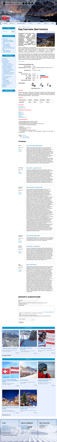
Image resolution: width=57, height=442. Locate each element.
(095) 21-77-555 (24, 426)
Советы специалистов (7, 67)
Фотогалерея (6, 77)
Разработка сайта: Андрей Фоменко (9, 435)
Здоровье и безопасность (8, 70)
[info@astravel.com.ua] (23, 3)
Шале (3, 49)
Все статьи (4, 58)
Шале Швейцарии (7, 51)
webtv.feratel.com (21, 108)
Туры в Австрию (25, 136)
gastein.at (20, 111)
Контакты (4, 430)
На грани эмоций (5, 61)
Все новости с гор (6, 414)
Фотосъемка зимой (7, 76)
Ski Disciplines (6, 81)
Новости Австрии (25, 137)
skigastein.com (21, 114)
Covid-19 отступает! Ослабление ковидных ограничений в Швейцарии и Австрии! (10, 380)
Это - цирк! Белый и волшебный (45, 348)
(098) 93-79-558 (24, 427)
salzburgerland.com (22, 117)
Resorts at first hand (7, 63)
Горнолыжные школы (8, 73)
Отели (3, 42)
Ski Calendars (6, 80)
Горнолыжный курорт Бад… (33, 235)
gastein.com (20, 113)
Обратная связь (21, 23)
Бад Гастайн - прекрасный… (33, 246)
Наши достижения (6, 428)
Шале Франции (6, 50)
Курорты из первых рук (8, 65)
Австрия (24, 135)
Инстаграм (41, 425)
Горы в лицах (5, 59)
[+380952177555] (32, 3)
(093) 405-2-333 (24, 428)
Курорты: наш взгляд (7, 68)
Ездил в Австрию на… (31, 264)
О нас (12, 23)
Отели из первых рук (7, 66)
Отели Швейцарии (7, 46)
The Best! (4, 86)
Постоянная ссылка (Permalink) (20, 150)
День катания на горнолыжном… (34, 187)
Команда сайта (5, 429)
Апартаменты (5, 39)
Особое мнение (6, 71)
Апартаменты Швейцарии (8, 41)
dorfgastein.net (21, 106)
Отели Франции (6, 45)
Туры (31, 23)
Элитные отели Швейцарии (9, 47)
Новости (45, 23)
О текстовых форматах (48, 312)
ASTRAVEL (52, 23)
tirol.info (20, 115)
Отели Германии (6, 44)
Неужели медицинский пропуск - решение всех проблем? (45, 380)
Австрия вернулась (24, 380)
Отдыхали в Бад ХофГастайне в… (34, 145)
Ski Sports (4, 79)
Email (19, 301)
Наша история (5, 426)
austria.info (20, 116)
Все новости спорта (6, 355)
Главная (5, 23)
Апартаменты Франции (8, 40)
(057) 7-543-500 (24, 425)
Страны (38, 23)
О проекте (4, 425)
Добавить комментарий (50, 32)
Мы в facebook (42, 426)
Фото (3, 75)
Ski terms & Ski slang (7, 82)
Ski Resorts (4, 85)
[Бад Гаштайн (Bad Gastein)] (46, 46)
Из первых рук (5, 62)
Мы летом (41, 427)
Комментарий (21, 305)
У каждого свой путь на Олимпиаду (10, 348)
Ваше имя (20, 300)
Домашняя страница (22, 303)
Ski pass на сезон (5, 84)
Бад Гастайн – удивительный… (34, 168)
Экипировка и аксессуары (8, 72)
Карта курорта (21, 61)
